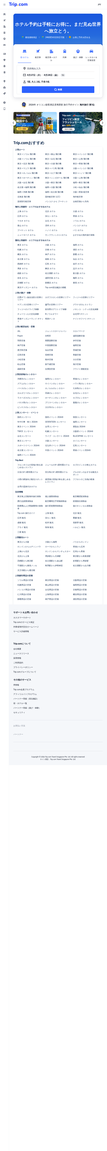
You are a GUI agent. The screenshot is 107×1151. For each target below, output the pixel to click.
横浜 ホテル (22, 254)
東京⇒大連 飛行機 (53, 164)
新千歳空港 (50, 364)
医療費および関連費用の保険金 (30, 507)
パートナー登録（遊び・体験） (27, 708)
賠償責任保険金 (80, 501)
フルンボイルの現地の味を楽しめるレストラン (30, 466)
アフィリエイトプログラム (25, 694)
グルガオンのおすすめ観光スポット (85, 473)
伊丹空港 (77, 340)
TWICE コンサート (25, 431)
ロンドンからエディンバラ (29, 547)
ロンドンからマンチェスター (57, 551)
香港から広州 (79, 547)
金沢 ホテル (78, 264)
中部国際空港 (51, 345)
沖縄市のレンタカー (26, 379)
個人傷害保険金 (52, 496)
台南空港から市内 (81, 201)
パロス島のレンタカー (27, 402)
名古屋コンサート (25, 450)
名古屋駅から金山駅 (54, 561)
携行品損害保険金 (25, 501)
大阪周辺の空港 (80, 580)
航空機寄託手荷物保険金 (56, 501)
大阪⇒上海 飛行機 (81, 178)
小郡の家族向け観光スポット (30, 479)
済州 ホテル (50, 225)
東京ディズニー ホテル (27, 287)
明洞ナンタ (50, 319)
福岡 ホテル (78, 245)
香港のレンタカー (81, 379)
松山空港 (21, 364)
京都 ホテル (50, 249)
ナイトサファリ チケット (84, 319)
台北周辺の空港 (52, 590)
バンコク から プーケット (56, 201)
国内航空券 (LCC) (52, 197)
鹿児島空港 (22, 350)
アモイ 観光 (22, 527)
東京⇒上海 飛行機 (81, 159)
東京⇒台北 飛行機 (53, 159)
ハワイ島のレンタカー (83, 383)
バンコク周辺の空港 (26, 590)
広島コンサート (80, 445)
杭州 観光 (49, 522)
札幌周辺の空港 (24, 585)
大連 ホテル (78, 211)
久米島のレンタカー (82, 388)
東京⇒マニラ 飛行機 (26, 168)
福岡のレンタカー (53, 379)
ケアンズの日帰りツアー (28, 304)
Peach (20, 336)
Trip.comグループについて (24, 672)
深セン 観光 (50, 518)
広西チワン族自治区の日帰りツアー (30, 298)
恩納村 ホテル (23, 264)
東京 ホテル (22, 245)
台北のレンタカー (81, 393)
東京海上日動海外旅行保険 (29, 496)
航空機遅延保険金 (81, 496)
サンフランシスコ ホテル (56, 235)
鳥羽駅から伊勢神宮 (54, 565)
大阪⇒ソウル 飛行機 (26, 159)
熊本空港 (49, 359)
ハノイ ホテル (51, 230)
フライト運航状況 (81, 369)
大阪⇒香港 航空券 (81, 192)
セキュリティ (19, 712)
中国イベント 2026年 (54, 450)
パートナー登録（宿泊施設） (26, 699)
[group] (29, 37)
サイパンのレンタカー (55, 383)
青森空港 (77, 355)
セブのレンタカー (81, 398)
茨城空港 (77, 350)
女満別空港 (50, 369)
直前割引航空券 (24, 201)
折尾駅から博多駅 (81, 561)
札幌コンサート (52, 431)
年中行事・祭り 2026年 (27, 422)
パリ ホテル (78, 230)
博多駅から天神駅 (53, 556)
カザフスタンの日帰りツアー (57, 297)
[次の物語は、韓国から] (35, 123)
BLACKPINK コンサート (83, 436)
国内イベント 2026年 (54, 417)
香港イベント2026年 (82, 450)
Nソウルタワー (51, 314)
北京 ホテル (50, 211)
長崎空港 (49, 355)
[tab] (24, 55)
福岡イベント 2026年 (26, 455)
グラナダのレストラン (83, 304)
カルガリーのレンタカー (28, 393)
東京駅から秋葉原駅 (82, 556)
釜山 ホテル (22, 225)
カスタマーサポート (22, 617)
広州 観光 (21, 518)
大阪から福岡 (51, 542)
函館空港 (21, 369)
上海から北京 (23, 551)
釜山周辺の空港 (52, 585)
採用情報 (17, 658)
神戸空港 (21, 345)
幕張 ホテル (78, 283)
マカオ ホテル (23, 221)
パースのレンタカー (26, 388)
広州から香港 (79, 551)
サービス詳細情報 (21, 631)
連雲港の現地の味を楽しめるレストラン (57, 480)
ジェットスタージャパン (56, 331)
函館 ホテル (22, 273)
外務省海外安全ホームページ (26, 627)
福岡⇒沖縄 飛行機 (25, 192)
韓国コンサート (80, 417)
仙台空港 (49, 350)
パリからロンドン (81, 542)
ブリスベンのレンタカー (56, 402)
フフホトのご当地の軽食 (83, 479)
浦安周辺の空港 (80, 599)
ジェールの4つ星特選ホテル (57, 465)
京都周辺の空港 (80, 590)
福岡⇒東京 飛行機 (81, 182)
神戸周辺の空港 (52, 599)
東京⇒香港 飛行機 (81, 164)
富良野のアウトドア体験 (56, 309)
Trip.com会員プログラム (23, 689)
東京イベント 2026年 (26, 426)
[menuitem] (4, 14)
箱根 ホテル (50, 259)
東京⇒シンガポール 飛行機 (57, 178)
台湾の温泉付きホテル (27, 486)
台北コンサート (24, 436)
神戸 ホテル (50, 254)
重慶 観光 (77, 518)
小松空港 (21, 359)
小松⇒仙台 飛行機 (81, 187)
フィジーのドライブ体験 (28, 309)
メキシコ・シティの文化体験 (85, 309)
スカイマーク (79, 331)
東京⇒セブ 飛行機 (53, 173)
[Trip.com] (18, 4)
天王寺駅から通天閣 (26, 570)
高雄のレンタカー (53, 393)
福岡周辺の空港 (80, 585)
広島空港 (21, 355)
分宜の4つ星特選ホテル (27, 472)
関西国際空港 (51, 340)
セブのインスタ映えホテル (84, 465)
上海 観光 (49, 513)
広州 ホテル (22, 216)
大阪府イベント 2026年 (83, 431)
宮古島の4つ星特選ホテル (56, 472)
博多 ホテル (22, 268)
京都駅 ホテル (23, 283)
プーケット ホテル (25, 230)
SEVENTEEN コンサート (55, 422)
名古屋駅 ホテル (52, 273)
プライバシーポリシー (23, 667)
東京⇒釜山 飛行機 (53, 154)
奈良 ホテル (22, 278)
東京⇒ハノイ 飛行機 (82, 173)
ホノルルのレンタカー (55, 388)
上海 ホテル (22, 211)
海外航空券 (78, 197)
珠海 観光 (49, 527)
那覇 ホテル (78, 254)
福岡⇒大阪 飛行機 (53, 187)
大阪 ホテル (50, 245)
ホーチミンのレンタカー (56, 398)
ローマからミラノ (53, 547)
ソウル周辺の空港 (25, 580)
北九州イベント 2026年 (55, 445)
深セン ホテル (51, 216)
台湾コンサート (52, 426)
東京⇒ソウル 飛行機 (26, 154)
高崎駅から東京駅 (25, 561)
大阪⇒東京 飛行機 (53, 182)
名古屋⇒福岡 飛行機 (26, 187)
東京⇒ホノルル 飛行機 (27, 173)
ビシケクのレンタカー (27, 407)
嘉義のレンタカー (81, 402)
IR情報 (16, 685)
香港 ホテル (78, 216)
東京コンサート (24, 441)
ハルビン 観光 (79, 527)
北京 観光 (77, 513)
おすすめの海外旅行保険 (83, 235)
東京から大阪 (23, 542)
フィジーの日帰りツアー (83, 297)
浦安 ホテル (78, 249)
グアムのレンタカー (26, 383)
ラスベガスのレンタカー (28, 398)
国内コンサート (24, 417)
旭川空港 (77, 364)
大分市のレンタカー (54, 407)
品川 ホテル (78, 268)
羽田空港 (21, 340)
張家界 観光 (78, 522)
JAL (18, 331)
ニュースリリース (21, 653)
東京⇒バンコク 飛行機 (83, 154)
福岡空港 (77, 345)
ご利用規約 (18, 663)
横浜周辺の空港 (80, 594)
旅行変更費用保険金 (54, 506)
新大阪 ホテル (79, 273)
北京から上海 (23, 556)
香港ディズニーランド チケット (30, 320)
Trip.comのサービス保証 (23, 622)
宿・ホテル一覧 (20, 703)
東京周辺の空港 (52, 580)
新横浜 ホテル (51, 283)
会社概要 (17, 649)
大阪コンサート (52, 441)
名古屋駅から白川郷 (82, 565)
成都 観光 (21, 522)
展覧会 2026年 (79, 426)
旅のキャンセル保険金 (83, 506)
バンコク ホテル (80, 225)
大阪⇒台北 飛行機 (25, 182)
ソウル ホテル (79, 221)
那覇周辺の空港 (24, 599)
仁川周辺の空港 (24, 594)
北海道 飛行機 (23, 197)
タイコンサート (80, 441)
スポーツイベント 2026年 (28, 445)
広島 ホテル (50, 264)
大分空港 (77, 359)
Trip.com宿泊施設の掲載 (55, 287)
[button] (4, 4)
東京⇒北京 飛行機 (25, 164)
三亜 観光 (21, 532)
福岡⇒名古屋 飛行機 (54, 192)
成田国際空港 (79, 336)
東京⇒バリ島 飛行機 (54, 168)
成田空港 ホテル (52, 278)
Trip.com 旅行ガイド (26, 513)
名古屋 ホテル (23, 259)
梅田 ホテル (78, 278)
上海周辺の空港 (52, 594)
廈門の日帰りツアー (54, 304)
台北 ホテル (50, 221)
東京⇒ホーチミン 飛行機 (28, 178)
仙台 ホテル (78, 259)
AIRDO (48, 336)
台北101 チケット (80, 314)
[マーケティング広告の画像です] (81, 123)
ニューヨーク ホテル (26, 235)
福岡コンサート (80, 422)
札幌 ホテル (22, 249)
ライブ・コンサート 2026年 (57, 436)
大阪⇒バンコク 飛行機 (83, 168)
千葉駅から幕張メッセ (27, 565)
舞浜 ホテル (50, 268)
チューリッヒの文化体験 (28, 314)
